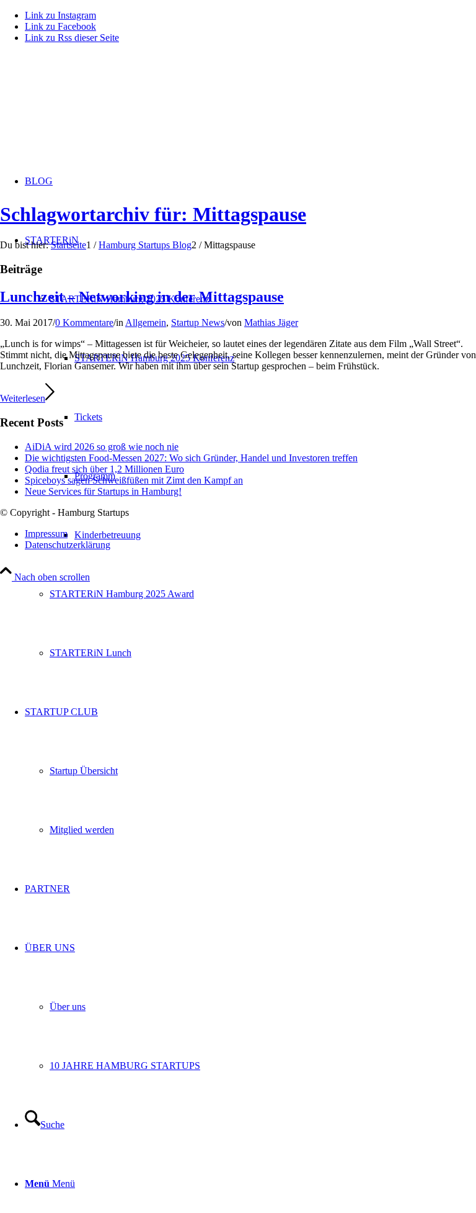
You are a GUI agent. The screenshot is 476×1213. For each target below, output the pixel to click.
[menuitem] (263, 593)
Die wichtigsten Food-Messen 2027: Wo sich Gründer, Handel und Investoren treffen (191, 458)
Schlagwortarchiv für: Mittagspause (153, 214)
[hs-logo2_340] (93, 112)
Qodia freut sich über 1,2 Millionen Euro (104, 469)
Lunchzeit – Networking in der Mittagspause (142, 297)
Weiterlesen (22, 398)
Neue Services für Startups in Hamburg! (103, 491)
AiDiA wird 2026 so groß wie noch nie (101, 446)
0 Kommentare (84, 322)
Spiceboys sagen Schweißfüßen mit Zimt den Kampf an (134, 480)
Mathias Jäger (271, 322)
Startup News (197, 322)
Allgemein (145, 322)
